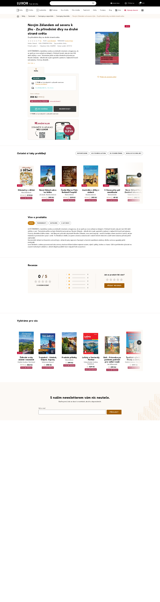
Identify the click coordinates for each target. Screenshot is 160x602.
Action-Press (69, 41)
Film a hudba (76, 10)
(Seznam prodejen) (41, 84)
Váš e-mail (42, 408)
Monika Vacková (51, 194)
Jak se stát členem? (55, 101)
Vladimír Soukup (23, 362)
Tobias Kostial (88, 362)
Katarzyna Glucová (48, 362)
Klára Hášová (69, 360)
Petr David (32, 362)
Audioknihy (42, 10)
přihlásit (114, 412)
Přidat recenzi (114, 285)
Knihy (20, 10)
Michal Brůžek (112, 194)
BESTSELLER (43, 350)
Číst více (30, 63)
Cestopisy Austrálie (63, 16)
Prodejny (103, 10)
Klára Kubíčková (26, 192)
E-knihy (31, 10)
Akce (119, 10)
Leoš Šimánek (51, 41)
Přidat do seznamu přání (108, 77)
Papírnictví (86, 10)
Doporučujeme (82, 153)
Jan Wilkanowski (112, 364)
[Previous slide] (86, 48)
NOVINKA (42, 353)
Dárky (95, 10)
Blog (110, 10)
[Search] (93, 3)
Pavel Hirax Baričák (134, 194)
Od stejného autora (98, 153)
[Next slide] (127, 48)
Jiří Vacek (42, 194)
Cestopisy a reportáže (45, 16)
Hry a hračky (65, 10)
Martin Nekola (69, 194)
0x (40, 41)
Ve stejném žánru (116, 153)
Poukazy (55, 10)
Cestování (31, 16)
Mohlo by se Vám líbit (133, 153)
